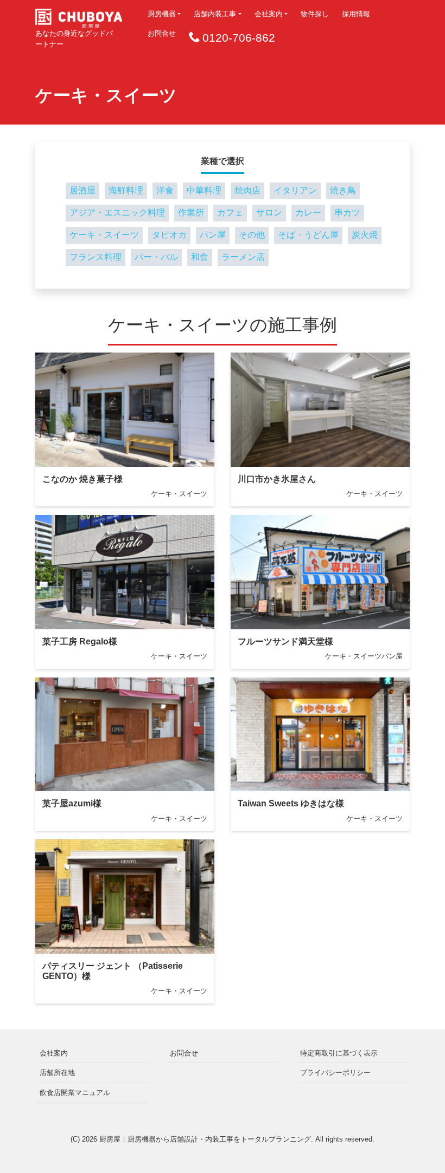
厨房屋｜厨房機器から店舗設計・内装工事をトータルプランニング (205, 1139)
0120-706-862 (238, 37)
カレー (308, 212)
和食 (199, 257)
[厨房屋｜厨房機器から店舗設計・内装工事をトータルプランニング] (78, 15)
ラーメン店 (243, 257)
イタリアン (295, 190)
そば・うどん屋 (308, 234)
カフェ (230, 212)
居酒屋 (82, 190)
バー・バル (156, 257)
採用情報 (356, 14)
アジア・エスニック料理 (117, 212)
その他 (252, 234)
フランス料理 (95, 257)
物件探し (315, 14)
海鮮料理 (126, 190)
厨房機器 (162, 14)
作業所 (191, 212)
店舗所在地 (57, 1072)
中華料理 (204, 190)
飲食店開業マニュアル (75, 1093)
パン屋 (213, 234)
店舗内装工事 (215, 14)
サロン (269, 212)
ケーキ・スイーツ (104, 234)
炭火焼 (365, 234)
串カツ (347, 212)
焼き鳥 (343, 190)
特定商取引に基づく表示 (339, 1053)
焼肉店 (247, 190)
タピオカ (169, 234)
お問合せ (162, 33)
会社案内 (269, 14)
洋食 (165, 190)
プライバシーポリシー (335, 1072)
